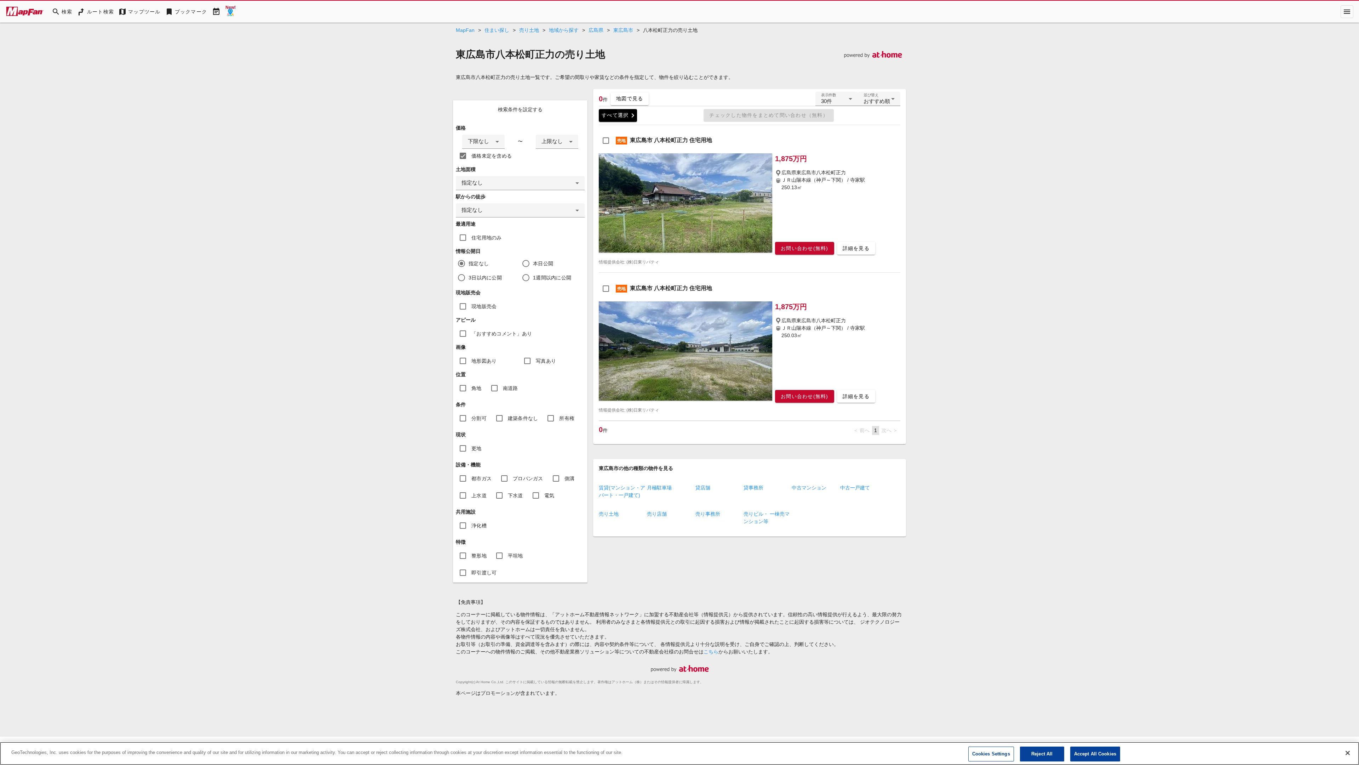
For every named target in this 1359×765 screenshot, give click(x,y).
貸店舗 (702, 488)
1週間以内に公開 (552, 277)
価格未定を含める (491, 156)
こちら (711, 651)
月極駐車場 (659, 488)
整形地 (479, 556)
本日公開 (543, 263)
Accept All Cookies (1095, 753)
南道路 (510, 388)
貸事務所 (753, 488)
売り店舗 (657, 514)
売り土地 (529, 30)
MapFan (465, 30)
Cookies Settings (991, 753)
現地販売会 (484, 306)
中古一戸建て (855, 488)
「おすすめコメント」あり (501, 333)
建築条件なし (523, 418)
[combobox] (483, 141)
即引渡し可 (484, 573)
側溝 (569, 478)
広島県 (596, 30)
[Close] (1347, 753)
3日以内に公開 (485, 277)
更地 (476, 448)
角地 (476, 388)
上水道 (479, 495)
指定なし (479, 263)
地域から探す (564, 30)
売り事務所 (707, 514)
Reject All (1042, 753)
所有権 (566, 418)
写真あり (546, 361)
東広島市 (623, 30)
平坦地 (515, 556)
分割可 (479, 418)
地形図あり (484, 361)
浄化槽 (479, 525)
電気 (549, 495)
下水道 (515, 495)
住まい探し (496, 30)
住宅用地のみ (486, 237)
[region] (679, 753)
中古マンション (809, 488)
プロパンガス (528, 478)
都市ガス (481, 478)
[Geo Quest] (230, 12)
